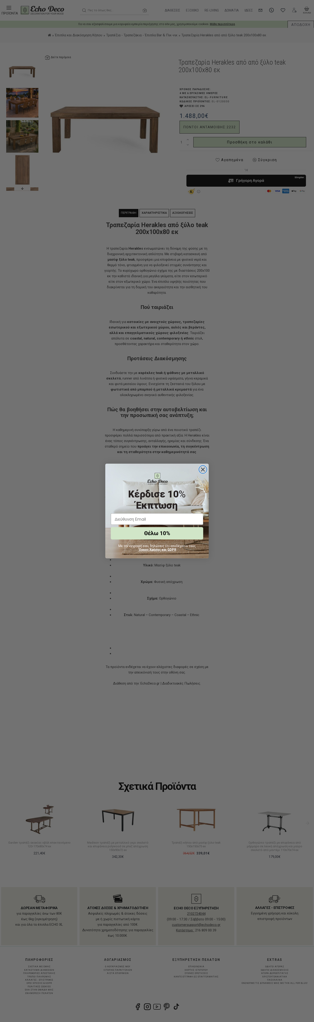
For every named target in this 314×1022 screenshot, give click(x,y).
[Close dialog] (203, 469)
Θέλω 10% (157, 533)
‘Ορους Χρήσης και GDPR (157, 549)
